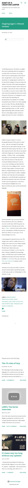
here (8, 259)
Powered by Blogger (14, 481)
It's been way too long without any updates (12, 454)
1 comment (10, 472)
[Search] (21, 3)
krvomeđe (5, 301)
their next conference (7, 261)
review (4, 306)
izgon (15, 299)
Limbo (7, 228)
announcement (11, 297)
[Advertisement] (14, 342)
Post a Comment (12, 426)
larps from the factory (15, 301)
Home (3, 13)
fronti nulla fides (7, 299)
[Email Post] (3, 309)
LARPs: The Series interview (10, 408)
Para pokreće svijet (7, 303)
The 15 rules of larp (11, 363)
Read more (23, 380)
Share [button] (3, 311)
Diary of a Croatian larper (10, 3)
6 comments (10, 380)
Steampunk (9, 306)
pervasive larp (18, 303)
